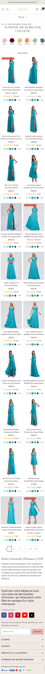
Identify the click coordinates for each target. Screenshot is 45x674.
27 (31, 548)
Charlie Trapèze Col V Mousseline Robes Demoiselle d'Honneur (11, 284)
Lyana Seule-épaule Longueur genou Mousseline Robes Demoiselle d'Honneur (33, 186)
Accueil (3, 24)
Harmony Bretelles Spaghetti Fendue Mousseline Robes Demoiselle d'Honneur (11, 235)
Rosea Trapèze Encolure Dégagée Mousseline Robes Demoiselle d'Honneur (34, 235)
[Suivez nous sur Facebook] (4, 615)
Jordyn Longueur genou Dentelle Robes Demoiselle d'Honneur (34, 528)
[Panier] (41, 9)
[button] (4, 41)
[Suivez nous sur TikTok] (31, 615)
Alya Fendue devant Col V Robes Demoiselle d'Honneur (11, 137)
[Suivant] (36, 549)
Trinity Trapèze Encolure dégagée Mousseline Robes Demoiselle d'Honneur (34, 333)
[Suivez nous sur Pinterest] (17, 615)
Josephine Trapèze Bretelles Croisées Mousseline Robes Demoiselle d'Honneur (11, 528)
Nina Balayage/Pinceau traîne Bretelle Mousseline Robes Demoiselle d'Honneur (33, 382)
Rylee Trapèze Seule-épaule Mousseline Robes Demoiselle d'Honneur (34, 284)
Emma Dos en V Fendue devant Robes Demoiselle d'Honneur (11, 88)
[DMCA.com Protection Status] (28, 670)
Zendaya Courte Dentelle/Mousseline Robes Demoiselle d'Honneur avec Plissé (34, 479)
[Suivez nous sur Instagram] (11, 615)
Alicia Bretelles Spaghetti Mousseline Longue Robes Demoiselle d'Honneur (33, 88)
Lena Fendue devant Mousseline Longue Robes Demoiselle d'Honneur (33, 431)
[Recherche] (7, 9)
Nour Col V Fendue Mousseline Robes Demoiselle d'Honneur (11, 186)
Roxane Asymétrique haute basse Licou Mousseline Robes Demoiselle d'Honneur (11, 382)
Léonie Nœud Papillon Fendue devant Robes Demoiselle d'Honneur (11, 431)
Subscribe (37, 632)
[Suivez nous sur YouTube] (24, 615)
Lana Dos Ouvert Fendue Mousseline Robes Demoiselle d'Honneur (11, 479)
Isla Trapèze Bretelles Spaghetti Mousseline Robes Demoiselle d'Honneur (11, 333)
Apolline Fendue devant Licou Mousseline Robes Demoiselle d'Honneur (34, 137)
